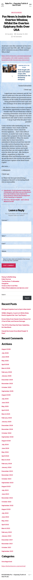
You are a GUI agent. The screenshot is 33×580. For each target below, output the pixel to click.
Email (4, 243)
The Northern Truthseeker (10, 281)
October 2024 (6, 433)
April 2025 (5, 410)
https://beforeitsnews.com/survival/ (14, 566)
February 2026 (7, 372)
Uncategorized (16, 12)
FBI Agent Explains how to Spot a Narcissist (16, 309)
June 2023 (5, 494)
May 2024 (5, 452)
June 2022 (5, 517)
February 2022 (7, 532)
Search (4, 294)
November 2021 (7, 543)
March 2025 (6, 414)
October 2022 (6, 502)
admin (11, 34)
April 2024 (5, 456)
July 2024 (5, 444)
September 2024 (7, 437)
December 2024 (7, 425)
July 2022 (5, 513)
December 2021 (7, 540)
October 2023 (6, 479)
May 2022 (5, 521)
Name (4, 236)
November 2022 (7, 498)
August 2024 (6, 441)
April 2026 (5, 364)
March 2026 (6, 368)
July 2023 (5, 490)
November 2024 (7, 429)
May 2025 (5, 406)
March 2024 (6, 460)
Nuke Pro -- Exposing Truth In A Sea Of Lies (16, 4)
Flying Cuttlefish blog (9, 277)
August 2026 (6, 349)
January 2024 (6, 467)
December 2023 (7, 471)
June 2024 (5, 448)
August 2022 (6, 509)
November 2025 (7, 383)
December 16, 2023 (22, 34)
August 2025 (6, 395)
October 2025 (6, 387)
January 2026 (6, 376)
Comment (5, 220)
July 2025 (5, 399)
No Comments (18, 36)
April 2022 (5, 524)
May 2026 (5, 360)
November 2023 (7, 475)
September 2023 (7, 482)
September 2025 (7, 391)
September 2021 (7, 551)
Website (4, 251)
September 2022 (7, 505)
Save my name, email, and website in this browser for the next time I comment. (16, 259)
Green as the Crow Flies (10, 286)
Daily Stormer (6, 279)
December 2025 (7, 380)
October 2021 (6, 547)
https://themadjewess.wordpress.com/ (15, 288)
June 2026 (5, 357)
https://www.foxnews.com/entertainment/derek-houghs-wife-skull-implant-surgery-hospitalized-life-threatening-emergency (16, 58)
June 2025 (5, 402)
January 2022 (6, 536)
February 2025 (7, 418)
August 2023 (6, 486)
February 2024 (7, 463)
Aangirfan (5, 283)
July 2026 (5, 353)
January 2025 (6, 421)
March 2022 (6, 528)
